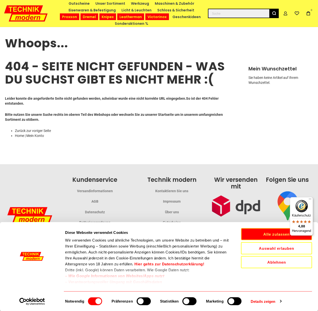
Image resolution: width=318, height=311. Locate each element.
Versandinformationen (95, 191)
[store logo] (26, 13)
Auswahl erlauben (276, 248)
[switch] (144, 302)
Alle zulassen (276, 234)
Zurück (20, 131)
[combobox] (243, 13)
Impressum (172, 201)
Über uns (172, 212)
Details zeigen (263, 301)
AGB (94, 201)
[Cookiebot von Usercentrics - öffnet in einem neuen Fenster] (32, 301)
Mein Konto (35, 136)
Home (19, 136)
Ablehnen (276, 262)
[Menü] (310, 200)
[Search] (274, 13)
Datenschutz (95, 212)
